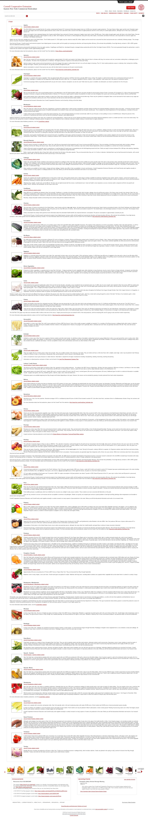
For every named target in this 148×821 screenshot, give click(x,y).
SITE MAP (62, 802)
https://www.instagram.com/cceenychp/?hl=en (49, 796)
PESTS (98, 13)
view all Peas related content (31, 484)
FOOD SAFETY (133, 13)
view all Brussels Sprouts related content (34, 142)
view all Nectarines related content (32, 396)
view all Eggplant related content (32, 253)
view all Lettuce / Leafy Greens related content (35, 365)
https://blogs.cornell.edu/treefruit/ (64, 51)
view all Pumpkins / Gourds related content (34, 554)
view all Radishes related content (32, 569)
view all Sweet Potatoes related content (33, 718)
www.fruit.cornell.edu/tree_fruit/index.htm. (119, 529)
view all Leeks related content (31, 350)
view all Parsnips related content (32, 426)
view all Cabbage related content (32, 159)
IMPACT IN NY (37, 802)
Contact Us (132, 11)
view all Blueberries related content (32, 106)
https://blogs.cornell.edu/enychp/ (24, 787)
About (110, 11)
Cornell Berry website (43, 121)
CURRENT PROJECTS (27, 802)
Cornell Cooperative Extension (20, 7)
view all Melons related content (31, 381)
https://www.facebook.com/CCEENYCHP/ (48, 793)
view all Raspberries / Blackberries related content (36, 584)
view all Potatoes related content (32, 535)
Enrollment (126, 11)
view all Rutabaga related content (32, 625)
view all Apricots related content (31, 57)
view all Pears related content (31, 467)
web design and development (69, 813)
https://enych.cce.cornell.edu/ (27, 784)
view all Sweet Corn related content (32, 702)
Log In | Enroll (128, 1)
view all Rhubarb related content (31, 610)
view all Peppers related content (31, 504)
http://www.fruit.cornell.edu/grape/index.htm (63, 315)
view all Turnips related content (31, 748)
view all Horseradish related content (32, 321)
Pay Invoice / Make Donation (128, 802)
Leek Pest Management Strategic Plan (68, 359)
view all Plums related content (31, 519)
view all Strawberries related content (33, 684)
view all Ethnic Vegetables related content (34, 268)
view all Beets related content (31, 90)
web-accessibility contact (101, 809)
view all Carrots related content (31, 175)
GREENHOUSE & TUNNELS (116, 13)
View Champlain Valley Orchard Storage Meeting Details (93, 791)
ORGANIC (126, 13)
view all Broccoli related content (31, 127)
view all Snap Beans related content (32, 640)
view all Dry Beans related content (32, 237)
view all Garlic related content (31, 282)
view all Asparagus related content (32, 75)
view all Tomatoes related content (32, 733)
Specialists (120, 11)
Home (106, 11)
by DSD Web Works (81, 813)
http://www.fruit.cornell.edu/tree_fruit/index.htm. (104, 216)
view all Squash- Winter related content (33, 669)
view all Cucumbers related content (32, 222)
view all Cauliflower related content (32, 190)
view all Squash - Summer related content (34, 654)
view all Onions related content (31, 410)
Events (114, 11)
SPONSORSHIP (46, 802)
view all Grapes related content (31, 301)
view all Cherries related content (31, 205)
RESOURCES (55, 802)
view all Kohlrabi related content (31, 335)
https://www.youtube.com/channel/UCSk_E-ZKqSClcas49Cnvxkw (51, 791)
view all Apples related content (31, 26)
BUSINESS (141, 13)
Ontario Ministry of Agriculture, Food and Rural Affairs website (68, 434)
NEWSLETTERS (16, 802)
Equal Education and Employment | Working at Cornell (74, 806)
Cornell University (74, 815)
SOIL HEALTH (104, 13)
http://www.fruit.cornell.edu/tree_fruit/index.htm (67, 69)
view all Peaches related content (32, 441)
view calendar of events (129, 779)
